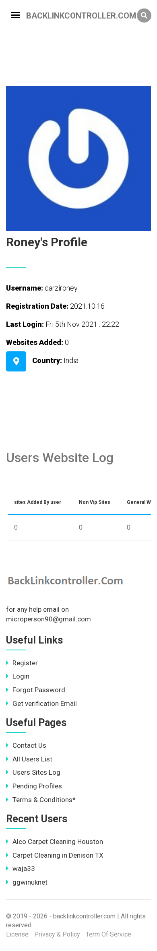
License (17, 934)
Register (25, 663)
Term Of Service (108, 934)
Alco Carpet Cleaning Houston (57, 842)
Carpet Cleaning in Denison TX (57, 855)
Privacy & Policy (57, 934)
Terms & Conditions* (44, 800)
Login (20, 676)
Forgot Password (38, 690)
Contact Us (29, 745)
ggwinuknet (30, 882)
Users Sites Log (36, 772)
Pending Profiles (37, 786)
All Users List (32, 759)
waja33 (23, 868)
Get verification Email (44, 703)
